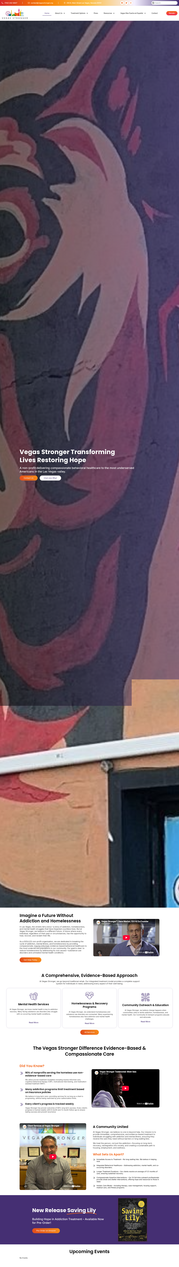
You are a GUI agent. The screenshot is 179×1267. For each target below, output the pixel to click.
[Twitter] (126, 3)
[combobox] (164, 3)
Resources (108, 13)
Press (96, 13)
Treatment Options (78, 13)
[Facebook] (122, 3)
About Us (58, 13)
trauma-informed (41, 946)
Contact (155, 13)
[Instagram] (130, 3)
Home (47, 13)
